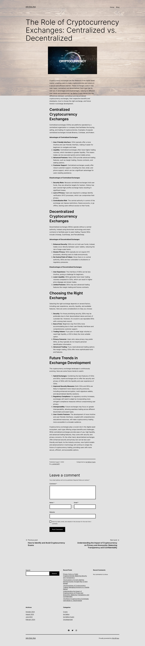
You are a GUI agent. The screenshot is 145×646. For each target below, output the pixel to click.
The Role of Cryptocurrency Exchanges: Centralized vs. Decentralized (76, 599)
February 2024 (30, 619)
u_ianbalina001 (55, 464)
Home (112, 7)
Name (51, 502)
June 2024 (29, 617)
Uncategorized (68, 619)
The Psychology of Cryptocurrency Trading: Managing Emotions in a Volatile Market (76, 587)
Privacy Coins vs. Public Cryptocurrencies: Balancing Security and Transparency (75, 575)
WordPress (115, 638)
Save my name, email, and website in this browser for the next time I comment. (71, 522)
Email (76, 502)
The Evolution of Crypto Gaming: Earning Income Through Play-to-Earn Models (75, 581)
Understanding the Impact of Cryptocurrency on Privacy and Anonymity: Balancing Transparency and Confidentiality (76, 594)
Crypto (65, 612)
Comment (53, 484)
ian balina (31, 7)
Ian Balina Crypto (76, 93)
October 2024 (30, 612)
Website (52, 512)
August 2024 (30, 614)
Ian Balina (66, 614)
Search (28, 570)
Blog (117, 7)
